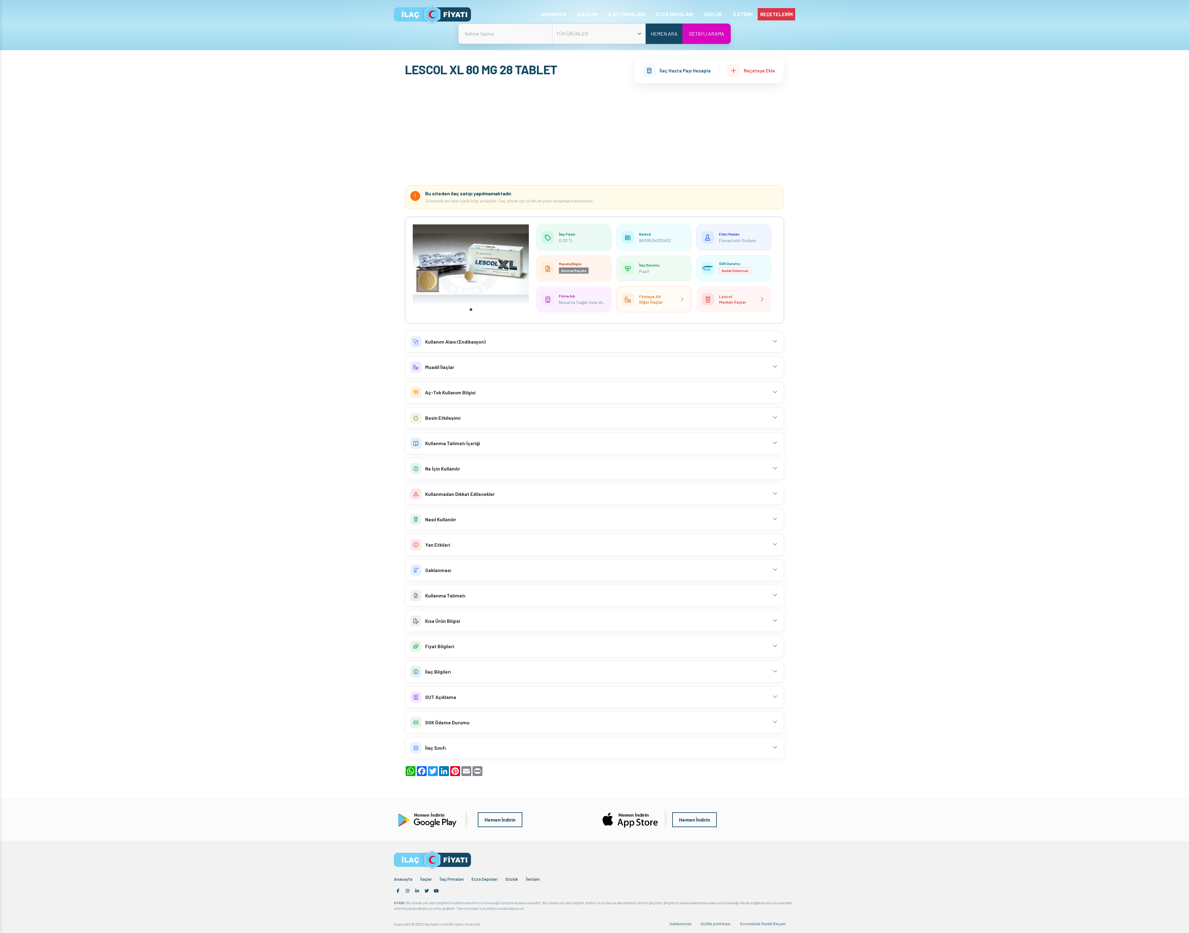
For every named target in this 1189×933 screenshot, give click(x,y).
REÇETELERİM (776, 14)
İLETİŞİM (743, 14)
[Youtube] (436, 891)
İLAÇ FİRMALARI (626, 14)
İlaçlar (426, 879)
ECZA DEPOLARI (674, 14)
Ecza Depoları (485, 879)
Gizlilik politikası (715, 923)
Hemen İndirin (500, 819)
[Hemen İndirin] (426, 819)
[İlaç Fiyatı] (432, 14)
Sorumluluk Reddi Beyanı (763, 923)
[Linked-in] (417, 891)
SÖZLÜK (713, 14)
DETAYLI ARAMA (706, 34)
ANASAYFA (553, 14)
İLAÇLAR (587, 14)
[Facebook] (398, 891)
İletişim (533, 879)
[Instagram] (407, 891)
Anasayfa (403, 879)
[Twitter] (427, 891)
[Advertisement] (594, 134)
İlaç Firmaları (452, 879)
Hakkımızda (680, 923)
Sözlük (511, 879)
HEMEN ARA (664, 34)
